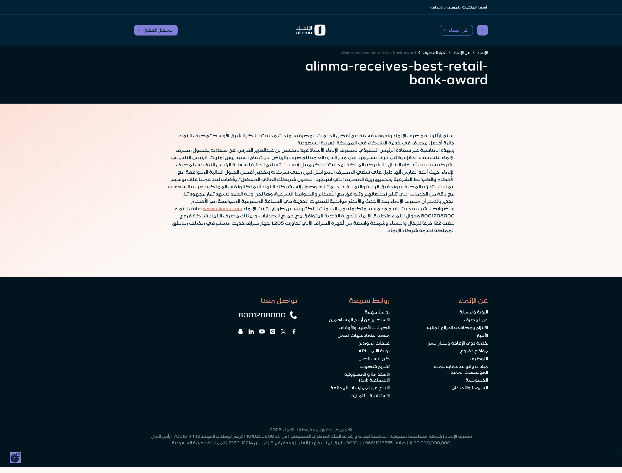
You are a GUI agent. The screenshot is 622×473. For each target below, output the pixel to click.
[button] (456, 30)
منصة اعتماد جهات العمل (363, 335)
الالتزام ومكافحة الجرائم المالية (457, 327)
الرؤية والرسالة (473, 312)
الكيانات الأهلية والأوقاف (364, 327)
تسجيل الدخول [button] (158, 30)
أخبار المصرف (434, 52)
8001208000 (262, 315)
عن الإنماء (461, 52)
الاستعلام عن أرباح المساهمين (359, 320)
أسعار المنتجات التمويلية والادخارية (458, 7)
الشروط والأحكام (470, 388)
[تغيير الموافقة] (15, 457)
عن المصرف (476, 320)
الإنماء (482, 52)
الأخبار (482, 335)
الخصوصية (477, 380)
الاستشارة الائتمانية (370, 395)
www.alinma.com (222, 208)
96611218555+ (377, 443)
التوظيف (479, 359)
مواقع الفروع (474, 351)
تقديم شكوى (375, 366)
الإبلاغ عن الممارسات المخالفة (360, 388)
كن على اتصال (374, 359)
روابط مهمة (377, 312)
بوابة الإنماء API (374, 351)
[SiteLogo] (311, 30)
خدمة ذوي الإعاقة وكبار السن (457, 343)
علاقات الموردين (374, 343)
